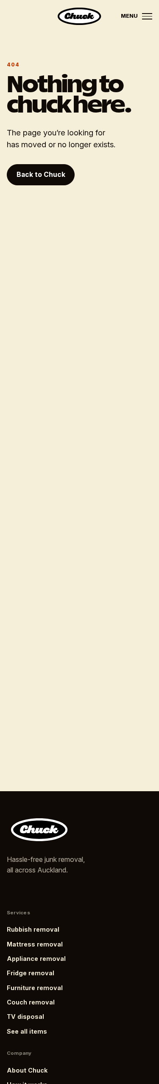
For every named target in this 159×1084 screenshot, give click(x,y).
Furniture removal (35, 987)
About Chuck (27, 1070)
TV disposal (25, 1016)
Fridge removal (30, 973)
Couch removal (31, 1002)
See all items (27, 1031)
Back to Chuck (41, 175)
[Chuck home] (79, 16)
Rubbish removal (33, 929)
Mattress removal (35, 944)
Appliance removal (36, 958)
